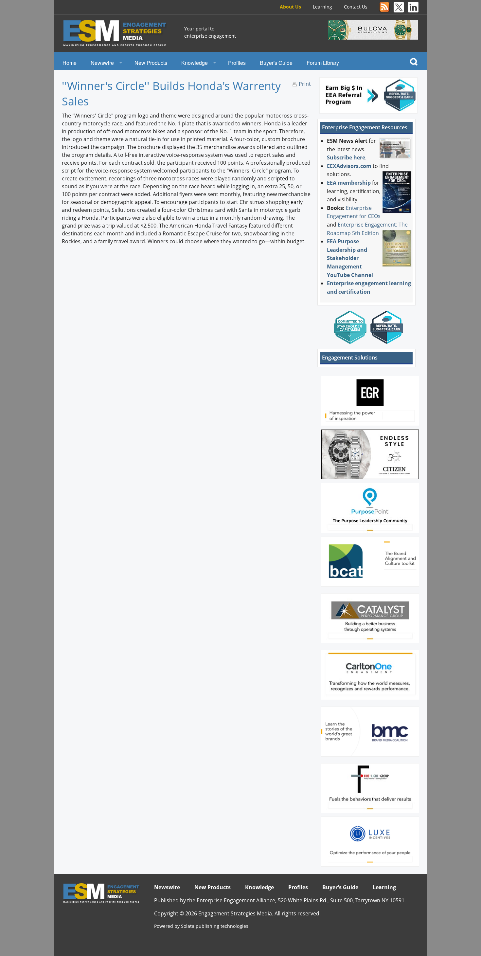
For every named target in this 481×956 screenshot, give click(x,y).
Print (305, 83)
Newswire (102, 62)
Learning (322, 7)
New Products (150, 62)
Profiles (237, 62)
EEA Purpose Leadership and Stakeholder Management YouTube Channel (350, 258)
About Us (290, 7)
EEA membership (349, 182)
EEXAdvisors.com (349, 166)
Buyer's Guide (276, 62)
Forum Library (323, 62)
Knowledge (194, 62)
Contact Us (355, 7)
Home (69, 62)
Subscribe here (346, 157)
